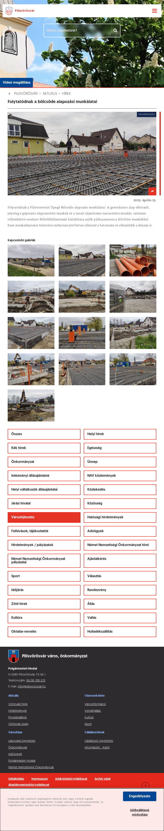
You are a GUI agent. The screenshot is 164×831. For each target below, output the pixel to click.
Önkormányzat (22, 462)
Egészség (94, 448)
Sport (15, 576)
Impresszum (39, 779)
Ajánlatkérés (96, 559)
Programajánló (17, 717)
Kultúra (16, 618)
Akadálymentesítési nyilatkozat (28, 785)
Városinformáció (95, 704)
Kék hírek (18, 448)
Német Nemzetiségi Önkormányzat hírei (118, 545)
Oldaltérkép (16, 779)
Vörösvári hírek (18, 704)
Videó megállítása (16, 82)
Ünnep (92, 462)
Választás (94, 576)
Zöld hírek (19, 604)
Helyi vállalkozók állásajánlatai (34, 489)
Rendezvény (96, 590)
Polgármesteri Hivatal (21, 761)
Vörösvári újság (18, 724)
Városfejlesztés (22, 517)
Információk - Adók (97, 747)
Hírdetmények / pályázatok (32, 545)
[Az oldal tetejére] (145, 786)
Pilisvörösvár (26, 94)
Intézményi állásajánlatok (30, 476)
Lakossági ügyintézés (21, 741)
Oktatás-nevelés (23, 631)
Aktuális (50, 94)
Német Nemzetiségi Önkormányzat (31, 767)
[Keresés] (115, 30)
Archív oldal (102, 779)
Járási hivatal (21, 503)
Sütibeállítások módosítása (139, 812)
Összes (16, 434)
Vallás (91, 618)
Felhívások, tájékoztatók (29, 531)
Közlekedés (96, 489)
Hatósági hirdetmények (105, 517)
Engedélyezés (139, 796)
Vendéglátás (93, 711)
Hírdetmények (17, 711)
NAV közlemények (101, 476)
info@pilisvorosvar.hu (32, 686)
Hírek (66, 94)
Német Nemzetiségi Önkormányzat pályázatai (38, 560)
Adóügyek (95, 531)
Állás (91, 604)
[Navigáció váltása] (154, 11)
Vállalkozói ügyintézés (99, 741)
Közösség (94, 503)
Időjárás (17, 590)
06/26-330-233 (35, 680)
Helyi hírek (95, 434)
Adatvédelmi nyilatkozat (71, 779)
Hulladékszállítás (100, 631)
